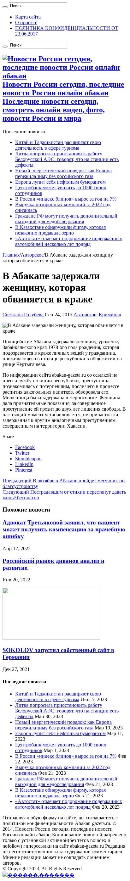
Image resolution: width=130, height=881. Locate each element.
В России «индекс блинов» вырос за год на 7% (65, 199)
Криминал (110, 314)
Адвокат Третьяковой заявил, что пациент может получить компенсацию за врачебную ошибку (64, 529)
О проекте (26, 22)
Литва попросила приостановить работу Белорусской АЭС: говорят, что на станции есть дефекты (67, 159)
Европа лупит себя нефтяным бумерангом (60, 182)
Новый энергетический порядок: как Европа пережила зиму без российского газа (63, 173)
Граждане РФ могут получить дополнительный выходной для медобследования (66, 218)
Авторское (32, 255)
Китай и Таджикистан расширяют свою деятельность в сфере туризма (58, 145)
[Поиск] (5, 7)
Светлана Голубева (24, 314)
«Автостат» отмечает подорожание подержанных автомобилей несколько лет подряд (68, 241)
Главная (11, 255)
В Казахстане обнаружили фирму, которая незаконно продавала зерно (60, 229)
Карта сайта (28, 16)
